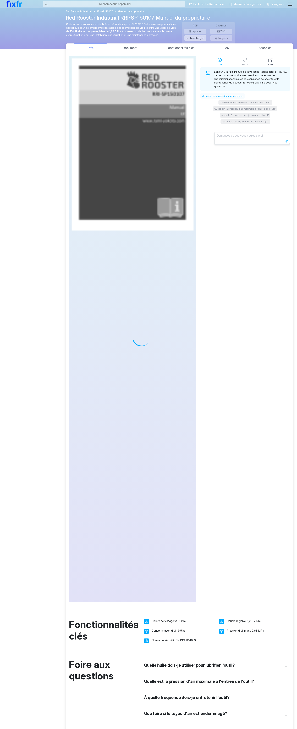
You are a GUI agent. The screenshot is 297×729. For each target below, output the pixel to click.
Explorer (208, 4)
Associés (264, 48)
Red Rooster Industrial (79, 11)
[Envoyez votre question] (286, 141)
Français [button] (276, 4)
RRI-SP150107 (104, 11)
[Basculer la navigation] (290, 4)
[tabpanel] (245, 334)
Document (130, 48)
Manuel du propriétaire (131, 11)
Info (91, 48)
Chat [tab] (220, 64)
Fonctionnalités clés (180, 48)
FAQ (226, 48)
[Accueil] (14, 4)
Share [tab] (270, 64)
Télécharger (196, 38)
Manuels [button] (247, 4)
